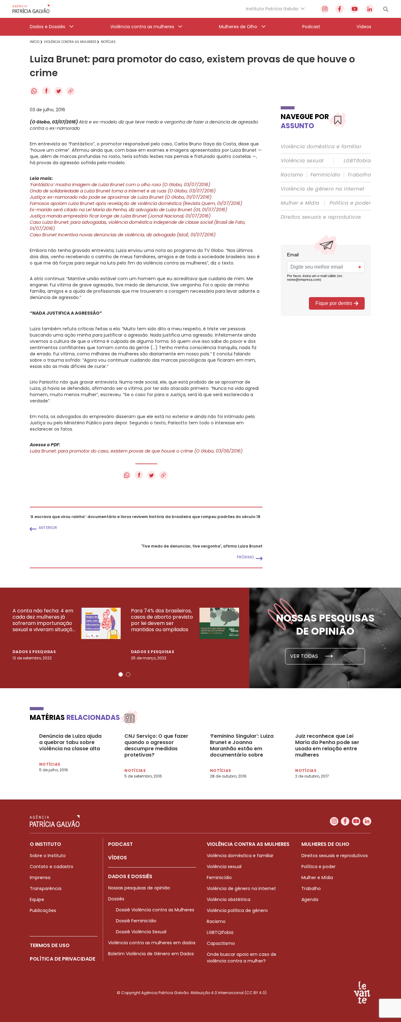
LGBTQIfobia (220, 932)
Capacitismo (221, 943)
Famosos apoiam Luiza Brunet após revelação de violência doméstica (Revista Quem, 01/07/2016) (136, 203)
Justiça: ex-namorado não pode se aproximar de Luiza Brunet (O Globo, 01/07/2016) (120, 197)
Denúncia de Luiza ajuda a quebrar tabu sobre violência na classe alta (70, 742)
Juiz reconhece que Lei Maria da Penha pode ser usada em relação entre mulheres (327, 745)
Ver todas (304, 656)
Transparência (45, 888)
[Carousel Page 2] (128, 674)
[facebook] (340, 9)
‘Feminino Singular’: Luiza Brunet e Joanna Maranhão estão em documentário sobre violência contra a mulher (243, 745)
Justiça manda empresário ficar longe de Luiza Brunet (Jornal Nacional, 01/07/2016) (120, 216)
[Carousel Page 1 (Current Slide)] (120, 674)
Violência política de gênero (237, 910)
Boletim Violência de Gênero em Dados (151, 954)
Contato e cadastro (51, 866)
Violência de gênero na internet (322, 189)
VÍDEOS (117, 857)
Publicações (43, 910)
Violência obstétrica (228, 899)
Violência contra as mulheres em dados (151, 943)
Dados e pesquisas (34, 651)
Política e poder (350, 203)
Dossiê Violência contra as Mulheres (155, 910)
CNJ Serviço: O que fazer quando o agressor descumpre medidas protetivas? (156, 745)
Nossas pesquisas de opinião (139, 888)
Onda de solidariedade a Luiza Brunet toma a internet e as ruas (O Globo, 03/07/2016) (123, 191)
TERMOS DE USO (50, 945)
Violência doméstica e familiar (321, 146)
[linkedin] (369, 9)
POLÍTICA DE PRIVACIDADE (62, 958)
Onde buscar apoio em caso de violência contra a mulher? (241, 957)
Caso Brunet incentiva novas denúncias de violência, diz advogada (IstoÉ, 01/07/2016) (123, 235)
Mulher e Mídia (300, 203)
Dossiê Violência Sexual (141, 932)
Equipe (37, 899)
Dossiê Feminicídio (136, 921)
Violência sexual (302, 161)
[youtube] (354, 9)
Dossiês (116, 899)
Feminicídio (325, 175)
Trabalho (359, 175)
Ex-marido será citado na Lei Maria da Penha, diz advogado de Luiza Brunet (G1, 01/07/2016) (128, 210)
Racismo (292, 175)
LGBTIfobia (357, 161)
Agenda (309, 899)
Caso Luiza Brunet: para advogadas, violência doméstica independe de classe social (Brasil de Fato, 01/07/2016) (138, 225)
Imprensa (40, 877)
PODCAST (120, 844)
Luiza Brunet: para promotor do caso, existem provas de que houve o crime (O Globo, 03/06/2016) (136, 451)
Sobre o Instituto (48, 855)
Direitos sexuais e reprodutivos (321, 217)
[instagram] (324, 9)
